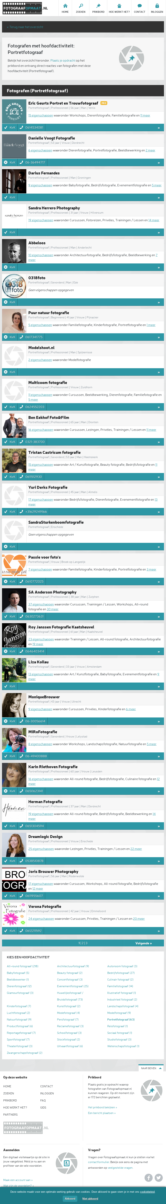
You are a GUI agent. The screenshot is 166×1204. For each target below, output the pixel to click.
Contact (46, 1086)
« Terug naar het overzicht (25, 27)
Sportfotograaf (18, 1039)
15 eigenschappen (40, 115)
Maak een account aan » (18, 1180)
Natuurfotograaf (19, 1019)
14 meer (153, 220)
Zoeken (8, 1093)
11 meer (145, 115)
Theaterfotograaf (20, 1046)
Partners (10, 1114)
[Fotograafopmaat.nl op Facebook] (149, 1178)
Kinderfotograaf (19, 1006)
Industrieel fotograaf (122, 999)
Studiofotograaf (119, 1039)
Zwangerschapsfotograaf (25, 1052)
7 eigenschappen (40, 569)
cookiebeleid (147, 1191)
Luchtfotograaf (18, 1012)
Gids (43, 1107)
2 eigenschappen (40, 360)
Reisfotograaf (117, 1026)
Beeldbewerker (18, 979)
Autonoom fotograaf (122, 966)
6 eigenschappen (40, 150)
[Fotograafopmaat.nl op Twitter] (159, 1178)
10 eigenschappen (40, 255)
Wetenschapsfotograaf (123, 1046)
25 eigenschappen (41, 849)
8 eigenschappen (40, 744)
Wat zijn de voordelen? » (18, 1185)
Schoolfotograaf (69, 1032)
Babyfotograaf (18, 972)
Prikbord (10, 1100)
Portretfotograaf (121, 1019)
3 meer (151, 569)
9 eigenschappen (40, 185)
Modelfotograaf (119, 1012)
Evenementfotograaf (73, 986)
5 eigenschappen (40, 325)
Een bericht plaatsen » (102, 1113)
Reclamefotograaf (70, 1026)
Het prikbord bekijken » (102, 1107)
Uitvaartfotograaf (70, 1046)
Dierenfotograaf (19, 986)
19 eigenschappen (40, 220)
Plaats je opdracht (62, 60)
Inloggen (47, 1093)
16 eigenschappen (40, 430)
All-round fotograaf (22, 966)
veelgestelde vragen (120, 1167)
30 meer (53, 609)
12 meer (37, 888)
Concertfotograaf (70, 979)
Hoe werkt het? (15, 1107)
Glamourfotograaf (20, 992)
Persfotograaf (68, 1019)
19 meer (37, 644)
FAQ (43, 1100)
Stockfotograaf (68, 1039)
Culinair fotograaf (120, 979)
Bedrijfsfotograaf (121, 972)
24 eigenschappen (41, 919)
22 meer (136, 849)
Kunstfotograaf (69, 1006)
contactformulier (98, 1162)
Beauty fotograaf (70, 972)
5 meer (157, 185)
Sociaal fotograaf (119, 1032)
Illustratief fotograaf (121, 992)
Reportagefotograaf (21, 1032)
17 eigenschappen (40, 499)
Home (7, 1086)
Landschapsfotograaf (122, 1006)
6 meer (131, 709)
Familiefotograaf (120, 986)
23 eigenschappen (41, 639)
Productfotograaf (20, 1026)
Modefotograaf (68, 1012)
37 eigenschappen (41, 604)
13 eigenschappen (40, 674)
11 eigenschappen (40, 395)
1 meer (151, 325)
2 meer (150, 150)
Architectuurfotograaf (73, 966)
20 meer (139, 919)
